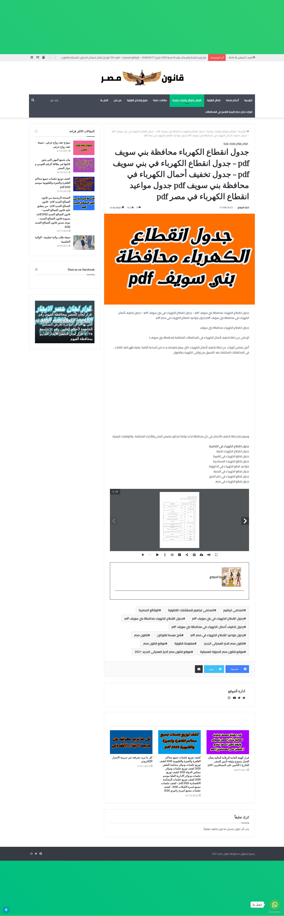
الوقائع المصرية (149, 610)
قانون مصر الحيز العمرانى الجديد (224, 643)
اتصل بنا (104, 100)
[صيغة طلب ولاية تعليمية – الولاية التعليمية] (83, 242)
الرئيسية (248, 100)
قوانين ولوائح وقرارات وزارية (187, 100)
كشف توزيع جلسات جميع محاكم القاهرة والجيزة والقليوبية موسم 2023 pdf (52, 183)
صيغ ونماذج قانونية (137, 100)
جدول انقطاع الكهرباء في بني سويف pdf (218, 618)
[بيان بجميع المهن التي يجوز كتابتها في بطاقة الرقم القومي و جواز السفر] (83, 165)
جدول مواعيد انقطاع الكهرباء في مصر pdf (217, 635)
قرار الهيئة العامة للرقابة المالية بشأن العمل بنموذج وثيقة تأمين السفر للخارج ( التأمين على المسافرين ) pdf (228, 761)
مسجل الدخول (226, 829)
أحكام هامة (232, 100)
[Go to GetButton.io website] (275, 912)
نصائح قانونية (213, 100)
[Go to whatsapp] (275, 904)
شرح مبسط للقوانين (169, 635)
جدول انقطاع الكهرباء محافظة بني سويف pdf (154, 618)
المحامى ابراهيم (233, 610)
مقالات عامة (160, 100)
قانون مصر (141, 635)
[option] (64, 322)
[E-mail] (242, 597)
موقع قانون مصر (154, 643)
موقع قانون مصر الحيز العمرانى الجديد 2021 (163, 652)
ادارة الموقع (243, 207)
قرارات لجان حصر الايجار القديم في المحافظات (228, 111)
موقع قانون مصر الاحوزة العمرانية (222, 652)
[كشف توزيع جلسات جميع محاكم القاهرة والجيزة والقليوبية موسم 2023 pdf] (83, 184)
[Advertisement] (168, 27)
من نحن (118, 100)
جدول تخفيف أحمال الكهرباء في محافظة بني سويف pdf (208, 627)
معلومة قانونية (184, 643)
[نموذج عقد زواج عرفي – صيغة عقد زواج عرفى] (83, 148)
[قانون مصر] (142, 78)
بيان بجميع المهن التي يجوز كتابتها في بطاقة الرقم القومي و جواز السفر (52, 164)
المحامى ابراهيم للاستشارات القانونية (191, 610)
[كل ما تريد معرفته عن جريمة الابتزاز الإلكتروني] (131, 742)
